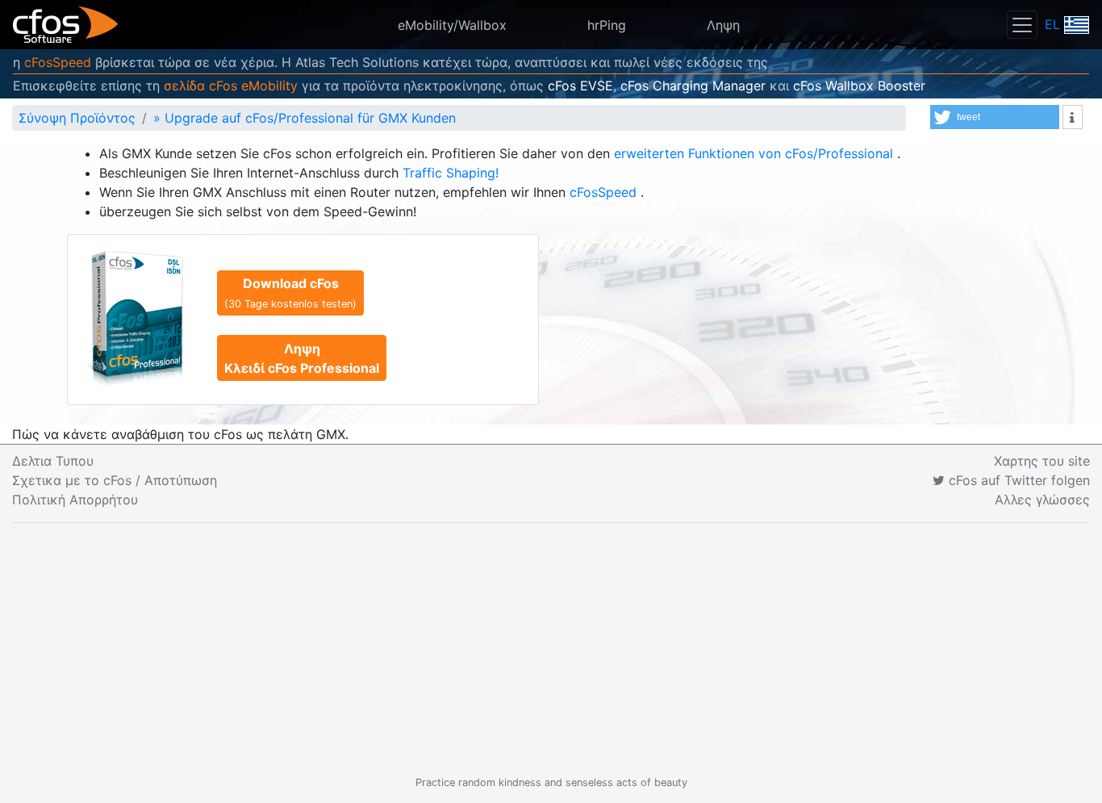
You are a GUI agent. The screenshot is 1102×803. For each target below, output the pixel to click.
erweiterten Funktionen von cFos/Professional (755, 153)
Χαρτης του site (1042, 461)
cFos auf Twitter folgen (1017, 480)
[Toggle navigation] (1022, 24)
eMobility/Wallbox (452, 25)
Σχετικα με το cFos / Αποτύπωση (114, 480)
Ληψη (723, 25)
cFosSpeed (57, 62)
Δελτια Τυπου (53, 461)
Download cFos (290, 292)
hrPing (606, 25)
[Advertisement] (551, 649)
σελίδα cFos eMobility (231, 85)
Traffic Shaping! (451, 173)
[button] (994, 117)
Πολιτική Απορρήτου (75, 499)
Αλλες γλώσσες (1042, 499)
